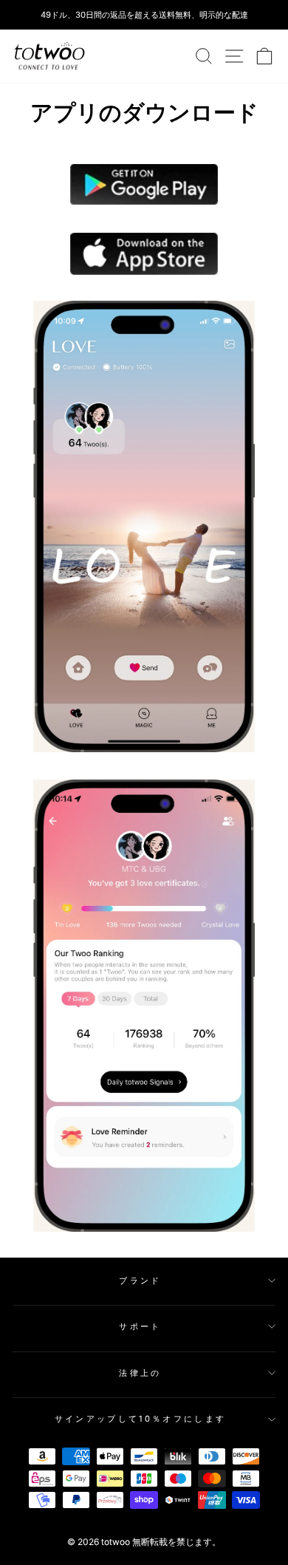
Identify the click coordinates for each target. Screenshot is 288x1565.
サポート (140, 1326)
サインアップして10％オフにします (140, 1419)
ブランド (140, 1280)
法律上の (140, 1373)
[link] (49, 56)
